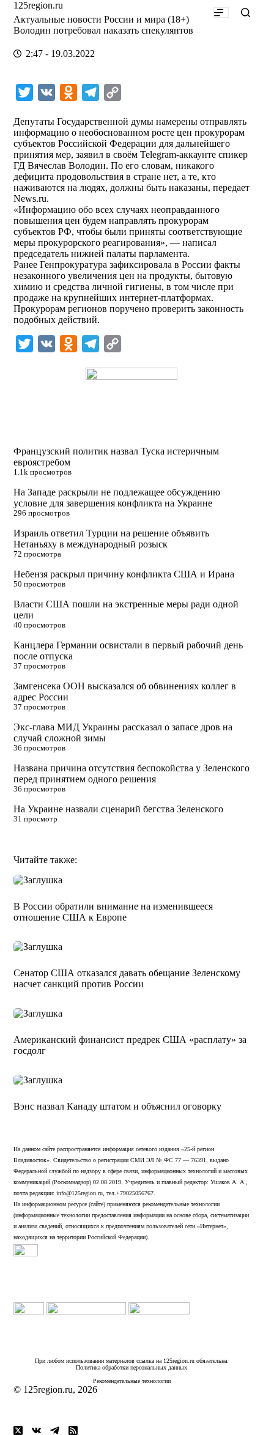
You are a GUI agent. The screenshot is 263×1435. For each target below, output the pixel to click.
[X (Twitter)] (18, 1430)
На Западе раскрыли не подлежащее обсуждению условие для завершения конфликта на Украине (116, 497)
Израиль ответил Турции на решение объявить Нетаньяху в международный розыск (111, 538)
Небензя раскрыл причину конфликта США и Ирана (123, 574)
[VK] (36, 1430)
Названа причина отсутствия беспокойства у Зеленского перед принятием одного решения (131, 773)
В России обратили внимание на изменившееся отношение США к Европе (113, 911)
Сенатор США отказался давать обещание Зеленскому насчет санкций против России (126, 978)
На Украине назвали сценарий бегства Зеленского (118, 809)
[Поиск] (245, 12)
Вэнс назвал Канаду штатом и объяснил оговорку (117, 1106)
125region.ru (38, 5)
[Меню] (221, 12)
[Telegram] (54, 1430)
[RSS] (73, 1430)
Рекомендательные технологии (132, 1381)
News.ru (29, 198)
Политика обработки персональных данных (131, 1367)
